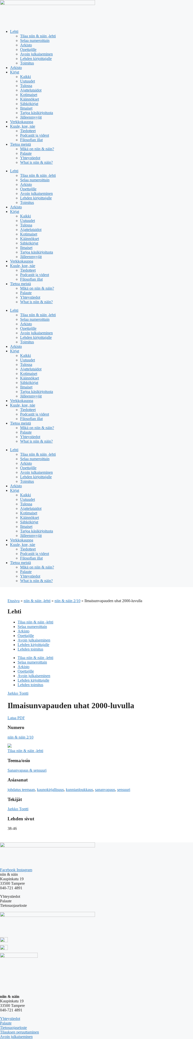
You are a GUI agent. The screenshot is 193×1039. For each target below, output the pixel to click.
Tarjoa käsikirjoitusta (36, 113)
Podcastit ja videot (34, 135)
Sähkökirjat (29, 104)
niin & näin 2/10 (67, 601)
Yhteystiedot (30, 158)
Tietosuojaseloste (13, 1027)
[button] (16, 718)
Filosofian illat (31, 140)
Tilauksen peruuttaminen (19, 1032)
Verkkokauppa (21, 122)
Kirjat (14, 72)
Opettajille (28, 49)
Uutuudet (27, 81)
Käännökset (29, 99)
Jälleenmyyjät (31, 117)
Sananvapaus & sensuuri (27, 770)
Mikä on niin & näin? (37, 149)
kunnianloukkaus (79, 789)
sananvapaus (105, 789)
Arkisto (26, 45)
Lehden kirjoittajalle (36, 58)
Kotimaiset (28, 95)
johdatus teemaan (21, 789)
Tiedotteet (28, 131)
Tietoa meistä (20, 144)
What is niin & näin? (36, 162)
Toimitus (27, 63)
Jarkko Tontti (18, 693)
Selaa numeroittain (35, 40)
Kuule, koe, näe (22, 126)
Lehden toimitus (30, 649)
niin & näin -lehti (37, 601)
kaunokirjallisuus (50, 789)
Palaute (26, 153)
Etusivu (14, 601)
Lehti (14, 31)
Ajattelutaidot (30, 90)
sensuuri (123, 789)
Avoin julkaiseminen (36, 54)
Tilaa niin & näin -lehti (38, 36)
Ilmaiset (26, 108)
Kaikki (25, 76)
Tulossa (26, 86)
